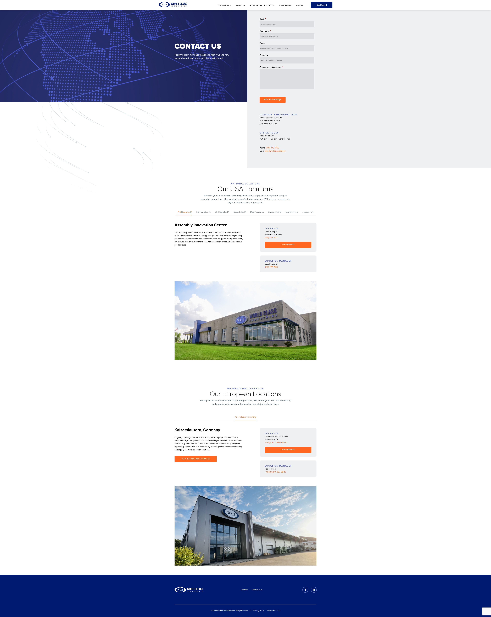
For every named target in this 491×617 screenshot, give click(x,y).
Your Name (265, 31)
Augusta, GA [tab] (308, 212)
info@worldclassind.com (275, 151)
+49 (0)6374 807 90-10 (275, 472)
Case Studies (285, 5)
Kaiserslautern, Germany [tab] (245, 417)
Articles (299, 5)
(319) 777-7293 (271, 237)
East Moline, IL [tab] (292, 212)
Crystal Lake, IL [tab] (274, 212)
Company (264, 55)
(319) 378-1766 (272, 148)
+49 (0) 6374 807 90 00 (276, 442)
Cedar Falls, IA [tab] (239, 212)
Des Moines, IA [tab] (257, 212)
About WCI (254, 5)
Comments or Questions (271, 67)
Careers (244, 589)
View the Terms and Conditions (196, 459)
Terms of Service (274, 611)
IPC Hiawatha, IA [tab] (203, 212)
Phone (262, 43)
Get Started (321, 5)
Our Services (223, 5)
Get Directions (288, 245)
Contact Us (269, 5)
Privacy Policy (258, 611)
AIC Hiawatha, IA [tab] (185, 212)
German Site (257, 589)
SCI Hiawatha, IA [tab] (222, 212)
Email (263, 19)
